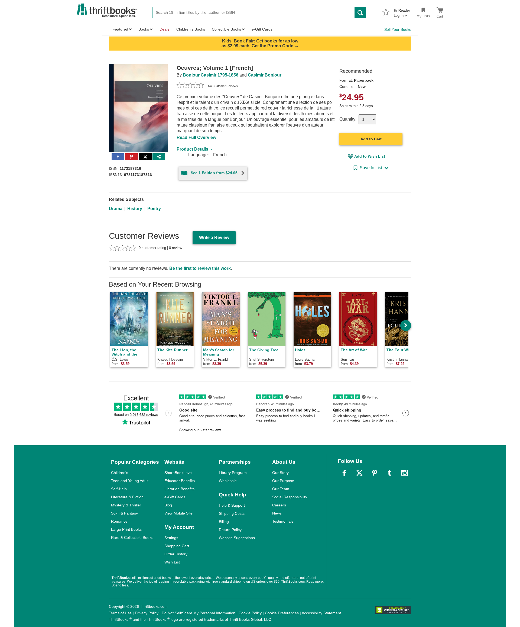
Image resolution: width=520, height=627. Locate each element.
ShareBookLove (178, 472)
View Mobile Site (178, 513)
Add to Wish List (369, 156)
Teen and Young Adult (129, 481)
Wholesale (228, 481)
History (134, 208)
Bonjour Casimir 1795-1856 (210, 75)
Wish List (172, 562)
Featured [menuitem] (120, 29)
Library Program (233, 472)
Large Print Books (126, 529)
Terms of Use (120, 613)
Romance (119, 521)
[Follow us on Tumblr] (389, 472)
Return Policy (230, 530)
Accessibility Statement (321, 613)
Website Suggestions (237, 538)
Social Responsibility (289, 497)
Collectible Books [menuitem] (226, 29)
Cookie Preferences (282, 613)
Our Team (280, 489)
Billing (224, 521)
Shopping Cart (176, 546)
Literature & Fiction (127, 497)
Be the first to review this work (200, 268)
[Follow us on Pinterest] (374, 472)
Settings (171, 538)
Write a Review (214, 237)
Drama (115, 208)
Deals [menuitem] (164, 29)
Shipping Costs (232, 513)
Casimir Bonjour (264, 75)
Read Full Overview (196, 137)
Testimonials (282, 521)
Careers (279, 505)
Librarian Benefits (179, 489)
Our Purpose (283, 481)
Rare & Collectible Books (132, 537)
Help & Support (232, 505)
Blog (168, 505)
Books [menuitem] (143, 29)
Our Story (280, 472)
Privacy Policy (146, 613)
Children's (119, 472)
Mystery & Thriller (126, 505)
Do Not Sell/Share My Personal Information (198, 613)
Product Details (192, 149)
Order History (175, 554)
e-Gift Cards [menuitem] (262, 29)
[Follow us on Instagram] (404, 472)
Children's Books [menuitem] (190, 29)
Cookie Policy (250, 613)
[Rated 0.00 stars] (190, 85)
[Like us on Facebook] (344, 472)
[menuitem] (402, 11)
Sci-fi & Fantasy (124, 513)
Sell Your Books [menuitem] (397, 29)
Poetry (154, 208)
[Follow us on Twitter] (359, 472)
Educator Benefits (179, 481)
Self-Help (119, 489)
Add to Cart (371, 139)
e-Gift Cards (174, 497)
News (277, 513)
